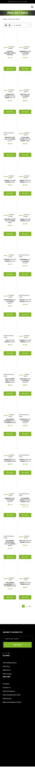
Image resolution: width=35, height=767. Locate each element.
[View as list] (9, 25)
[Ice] (21, 61)
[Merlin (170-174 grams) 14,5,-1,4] (25, 161)
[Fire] (7, 188)
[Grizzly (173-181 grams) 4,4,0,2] (25, 564)
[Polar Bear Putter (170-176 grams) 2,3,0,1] (25, 118)
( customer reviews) (11, 47)
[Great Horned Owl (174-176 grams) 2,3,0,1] (10, 360)
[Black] (21, 104)
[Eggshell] (24, 147)
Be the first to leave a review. (9, 133)
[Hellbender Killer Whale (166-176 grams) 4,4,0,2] (10, 522)
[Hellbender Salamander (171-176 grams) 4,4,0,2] (10, 564)
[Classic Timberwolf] (24, 61)
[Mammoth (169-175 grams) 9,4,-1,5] (10, 479)
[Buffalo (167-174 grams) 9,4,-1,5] (25, 441)
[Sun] (29, 104)
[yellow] (7, 104)
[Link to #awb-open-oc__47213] (32, 7)
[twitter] (6, 653)
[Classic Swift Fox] (27, 104)
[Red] (13, 104)
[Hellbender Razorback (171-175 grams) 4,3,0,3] (10, 400)
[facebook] (3, 653)
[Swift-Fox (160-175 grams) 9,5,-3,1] (25, 75)
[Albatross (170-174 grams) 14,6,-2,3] (25, 360)
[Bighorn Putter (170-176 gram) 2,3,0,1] (10, 200)
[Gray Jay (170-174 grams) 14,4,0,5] (25, 522)
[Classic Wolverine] (21, 269)
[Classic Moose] (21, 227)
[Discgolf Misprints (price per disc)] (10, 32)
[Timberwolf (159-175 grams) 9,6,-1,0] (25, 32)
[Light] (9, 388)
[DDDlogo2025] (14, 5)
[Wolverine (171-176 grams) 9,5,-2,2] (25, 240)
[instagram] (8, 653)
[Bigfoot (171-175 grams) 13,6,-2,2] (25, 281)
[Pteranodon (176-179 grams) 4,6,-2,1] (10, 281)
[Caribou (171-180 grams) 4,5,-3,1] (25, 321)
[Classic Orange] (6, 147)
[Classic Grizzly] (21, 591)
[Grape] (10, 104)
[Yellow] (29, 61)
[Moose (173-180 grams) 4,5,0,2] (25, 200)
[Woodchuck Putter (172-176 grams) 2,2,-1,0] (10, 75)
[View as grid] (6, 25)
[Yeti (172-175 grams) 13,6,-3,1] (10, 321)
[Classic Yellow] (21, 147)
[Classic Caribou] (21, 348)
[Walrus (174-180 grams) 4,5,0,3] (10, 161)
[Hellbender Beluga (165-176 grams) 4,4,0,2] (25, 479)
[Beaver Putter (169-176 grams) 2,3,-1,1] (10, 118)
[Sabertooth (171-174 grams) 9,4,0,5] (10, 441)
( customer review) (11, 255)
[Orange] (25, 64)
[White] (27, 61)
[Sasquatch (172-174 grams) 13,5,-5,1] (25, 400)
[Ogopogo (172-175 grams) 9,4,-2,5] (10, 240)
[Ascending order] (30, 25)
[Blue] (24, 104)
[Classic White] (29, 147)
